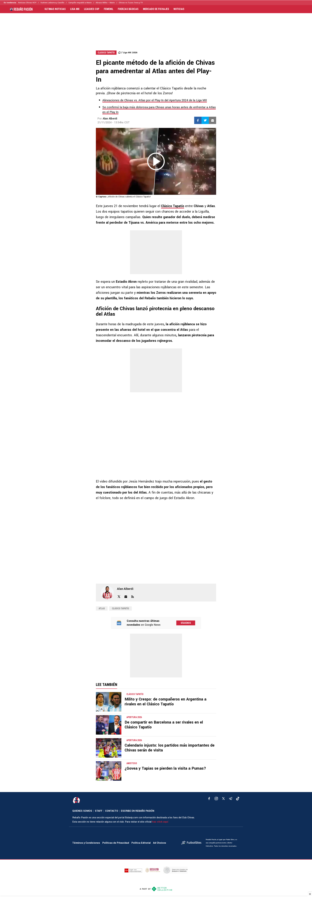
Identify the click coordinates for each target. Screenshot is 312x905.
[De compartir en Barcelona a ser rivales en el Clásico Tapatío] (108, 725)
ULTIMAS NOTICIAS (55, 9)
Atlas (102, 608)
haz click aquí (160, 822)
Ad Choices (159, 843)
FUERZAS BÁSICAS (128, 9)
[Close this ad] (309, 894)
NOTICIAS (179, 9)
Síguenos (186, 623)
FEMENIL (108, 9)
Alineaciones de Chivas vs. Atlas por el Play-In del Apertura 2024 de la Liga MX (154, 100)
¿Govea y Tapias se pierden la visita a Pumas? (165, 768)
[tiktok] (238, 798)
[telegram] (231, 798)
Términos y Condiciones (86, 843)
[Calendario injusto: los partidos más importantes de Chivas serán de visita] (108, 748)
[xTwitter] (223, 798)
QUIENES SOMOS (82, 811)
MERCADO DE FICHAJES (156, 9)
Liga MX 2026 (130, 52)
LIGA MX (74, 9)
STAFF (98, 811)
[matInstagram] (216, 798)
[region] (156, 28)
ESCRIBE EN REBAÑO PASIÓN (137, 811)
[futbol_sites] (192, 842)
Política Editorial (141, 843)
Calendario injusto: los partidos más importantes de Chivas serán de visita (169, 748)
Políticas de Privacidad (115, 843)
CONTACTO (111, 811)
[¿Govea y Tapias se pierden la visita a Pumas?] (108, 771)
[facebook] (209, 798)
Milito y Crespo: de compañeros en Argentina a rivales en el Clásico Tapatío (165, 702)
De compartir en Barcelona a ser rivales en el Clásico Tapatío (164, 725)
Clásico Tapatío (172, 206)
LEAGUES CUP (91, 9)
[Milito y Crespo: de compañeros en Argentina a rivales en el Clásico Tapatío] (108, 702)
